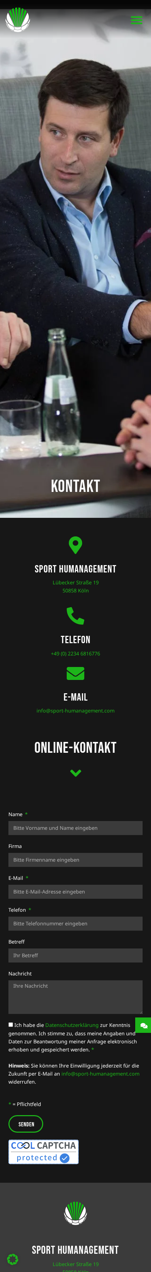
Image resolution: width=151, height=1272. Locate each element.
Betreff (16, 941)
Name (16, 814)
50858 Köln (76, 590)
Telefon (17, 909)
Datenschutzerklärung (72, 1025)
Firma (15, 846)
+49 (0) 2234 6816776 (75, 653)
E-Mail (16, 878)
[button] (136, 20)
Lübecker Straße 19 (76, 582)
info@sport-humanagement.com (75, 710)
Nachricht (20, 973)
